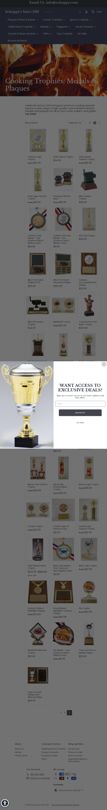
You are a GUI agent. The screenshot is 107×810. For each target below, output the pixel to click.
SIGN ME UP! (80, 413)
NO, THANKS (80, 423)
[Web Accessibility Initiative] (5, 803)
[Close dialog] (104, 364)
